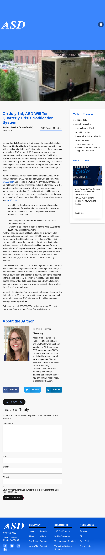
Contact (43, 546)
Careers (43, 541)
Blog (82, 536)
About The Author (83, 124)
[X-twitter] (5, 546)
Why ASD (33, 546)
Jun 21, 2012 (81, 120)
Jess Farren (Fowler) (86, 128)
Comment (8, 424)
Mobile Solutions (62, 536)
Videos (43, 536)
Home (31, 531)
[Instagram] (18, 546)
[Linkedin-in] (5, 549)
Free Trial (84, 541)
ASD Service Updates (51, 128)
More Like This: (82, 140)
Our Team (33, 541)
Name (6, 457)
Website (6, 477)
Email (6, 467)
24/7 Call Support (62, 531)
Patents (83, 531)
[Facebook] (12, 546)
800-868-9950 (9, 533)
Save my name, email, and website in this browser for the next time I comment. (30, 491)
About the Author (83, 132)
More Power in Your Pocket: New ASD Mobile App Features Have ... (88, 147)
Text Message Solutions (65, 541)
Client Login (85, 546)
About (31, 536)
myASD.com (8, 182)
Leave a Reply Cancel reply (88, 136)
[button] (11, 390)
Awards (43, 531)
